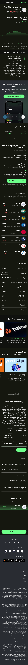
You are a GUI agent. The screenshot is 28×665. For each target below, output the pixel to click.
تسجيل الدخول (10, 2)
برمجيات (21, 443)
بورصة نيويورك (8, 443)
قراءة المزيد (23, 388)
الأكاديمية (16, 185)
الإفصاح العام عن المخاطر (22, 641)
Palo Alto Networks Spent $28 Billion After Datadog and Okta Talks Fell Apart (16, 341)
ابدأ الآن (21, 450)
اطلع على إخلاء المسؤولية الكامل (13, 634)
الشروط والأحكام (14, 641)
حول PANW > (14, 52)
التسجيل (25, 46)
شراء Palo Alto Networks (14, 96)
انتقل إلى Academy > (13, 394)
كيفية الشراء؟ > (5, 52)
